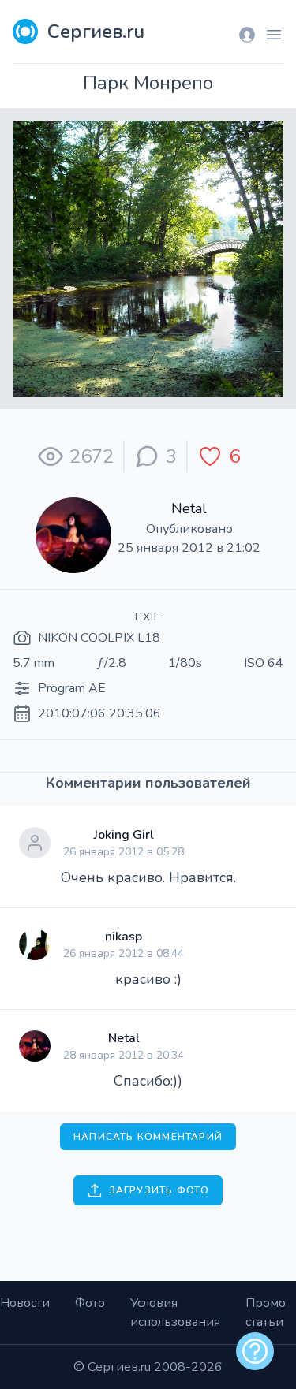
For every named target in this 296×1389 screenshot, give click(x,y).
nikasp (123, 936)
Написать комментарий (148, 1136)
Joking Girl (124, 834)
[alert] (255, 1351)
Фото (90, 1303)
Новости (25, 1303)
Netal (189, 508)
